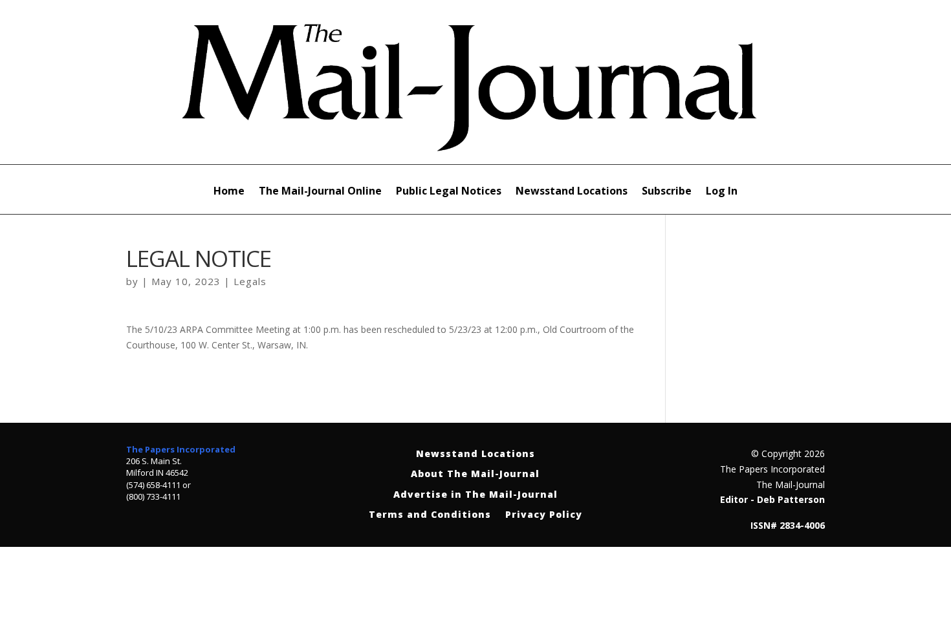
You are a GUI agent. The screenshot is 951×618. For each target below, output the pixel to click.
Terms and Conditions (430, 514)
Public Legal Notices (448, 192)
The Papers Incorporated (180, 449)
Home (229, 192)
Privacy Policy (543, 514)
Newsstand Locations (572, 192)
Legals (250, 281)
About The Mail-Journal (475, 474)
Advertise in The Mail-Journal (475, 494)
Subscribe (667, 192)
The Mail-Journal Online (320, 192)
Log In (722, 192)
